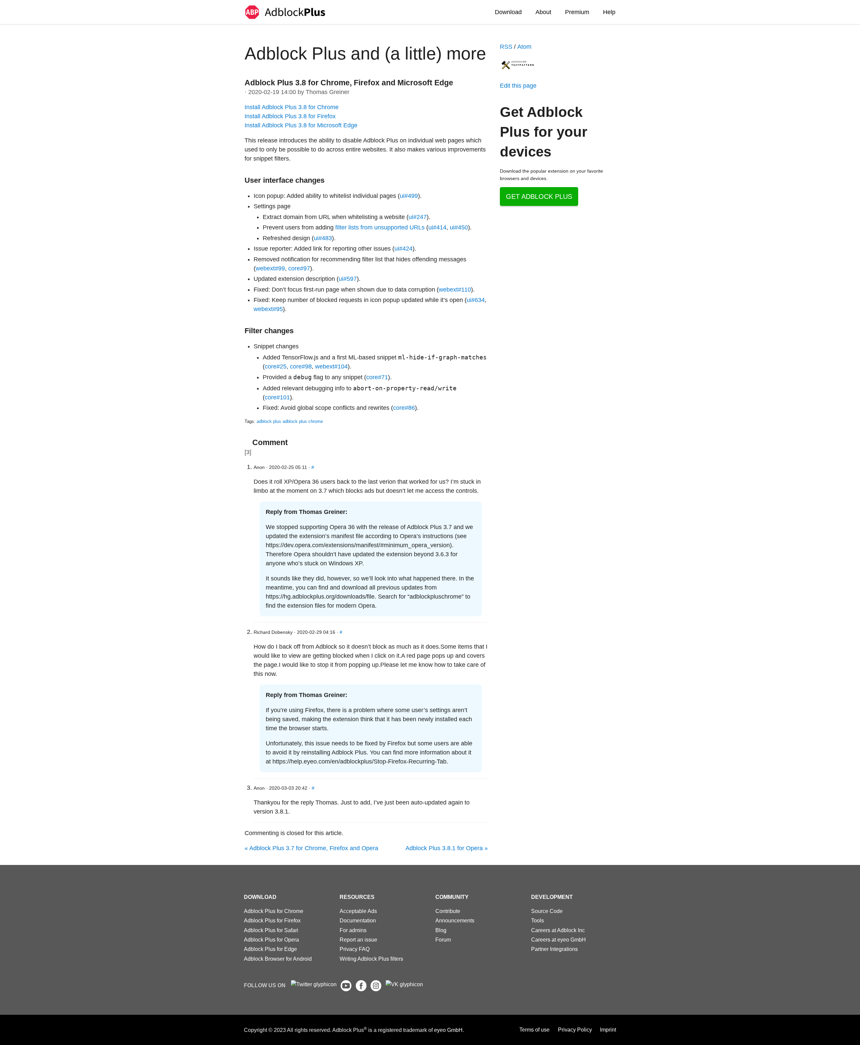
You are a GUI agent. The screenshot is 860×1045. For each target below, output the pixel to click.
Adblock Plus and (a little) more (365, 53)
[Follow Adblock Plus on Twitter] (314, 984)
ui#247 (417, 217)
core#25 (276, 366)
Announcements (454, 920)
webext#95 (268, 309)
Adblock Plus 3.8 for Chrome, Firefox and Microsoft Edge (349, 82)
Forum (443, 940)
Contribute (447, 911)
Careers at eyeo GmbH (558, 940)
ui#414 (437, 227)
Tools (537, 920)
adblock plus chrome (303, 421)
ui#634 (476, 300)
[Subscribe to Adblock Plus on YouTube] (346, 989)
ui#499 (409, 195)
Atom (524, 46)
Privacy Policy (575, 1030)
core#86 (404, 407)
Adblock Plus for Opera (271, 940)
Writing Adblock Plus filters (371, 959)
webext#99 (270, 268)
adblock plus (269, 421)
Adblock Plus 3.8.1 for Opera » (446, 848)
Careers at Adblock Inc (558, 930)
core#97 (299, 268)
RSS (506, 46)
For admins (353, 930)
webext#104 (331, 366)
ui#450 (459, 227)
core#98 (301, 366)
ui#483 (323, 238)
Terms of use (534, 1030)
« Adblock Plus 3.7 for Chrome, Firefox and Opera (311, 848)
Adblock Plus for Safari (271, 930)
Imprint (608, 1030)
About (543, 12)
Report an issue (358, 940)
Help (609, 12)
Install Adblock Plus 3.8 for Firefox (290, 116)
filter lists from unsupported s (380, 227)
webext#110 (455, 289)
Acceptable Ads (358, 911)
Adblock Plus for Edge (270, 949)
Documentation (358, 920)
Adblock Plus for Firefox (272, 920)
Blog (440, 930)
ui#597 (348, 278)
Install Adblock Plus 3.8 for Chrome (292, 107)
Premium (577, 12)
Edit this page (518, 85)
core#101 (277, 397)
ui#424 (403, 248)
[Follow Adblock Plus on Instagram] (376, 989)
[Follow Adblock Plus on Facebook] (361, 989)
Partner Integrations (554, 949)
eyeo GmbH (448, 1030)
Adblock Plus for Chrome (273, 911)
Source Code (547, 911)
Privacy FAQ (355, 949)
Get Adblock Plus (539, 196)
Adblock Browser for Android (278, 959)
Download (508, 12)
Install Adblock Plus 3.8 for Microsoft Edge (301, 125)
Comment (270, 442)
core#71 (377, 377)
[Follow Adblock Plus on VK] (404, 984)
